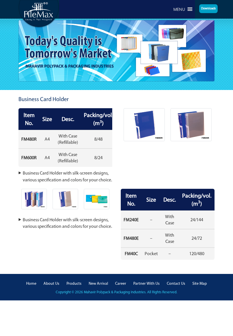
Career (120, 283)
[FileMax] (38, 13)
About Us (51, 283)
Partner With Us (146, 283)
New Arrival (98, 283)
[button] (179, 9)
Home (31, 283)
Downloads (208, 8)
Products (74, 283)
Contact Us (176, 283)
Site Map (199, 283)
